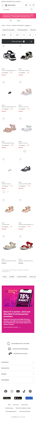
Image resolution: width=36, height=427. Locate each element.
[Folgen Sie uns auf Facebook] (6, 391)
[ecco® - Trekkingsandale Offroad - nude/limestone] (9, 128)
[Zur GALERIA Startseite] (10, 5)
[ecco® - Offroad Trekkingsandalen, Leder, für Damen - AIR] (9, 55)
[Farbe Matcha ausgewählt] (25, 151)
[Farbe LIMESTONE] (20, 151)
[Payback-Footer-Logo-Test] (29, 398)
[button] (11, 1)
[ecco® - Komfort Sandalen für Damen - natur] (9, 246)
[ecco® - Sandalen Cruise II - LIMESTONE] (26, 128)
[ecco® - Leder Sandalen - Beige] (9, 209)
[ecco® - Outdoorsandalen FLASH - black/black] (26, 169)
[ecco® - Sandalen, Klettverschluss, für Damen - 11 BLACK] (9, 92)
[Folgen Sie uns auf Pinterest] (30, 391)
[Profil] (26, 5)
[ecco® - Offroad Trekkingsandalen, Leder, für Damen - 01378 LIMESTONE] (26, 209)
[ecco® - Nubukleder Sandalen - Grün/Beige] (26, 55)
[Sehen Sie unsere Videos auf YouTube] (18, 391)
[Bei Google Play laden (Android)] (7, 398)
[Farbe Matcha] (8, 192)
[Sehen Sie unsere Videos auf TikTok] (24, 391)
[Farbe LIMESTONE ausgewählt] (4, 192)
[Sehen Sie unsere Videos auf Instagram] (12, 391)
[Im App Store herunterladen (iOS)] (18, 398)
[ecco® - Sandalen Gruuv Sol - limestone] (26, 92)
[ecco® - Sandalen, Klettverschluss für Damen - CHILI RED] (26, 246)
